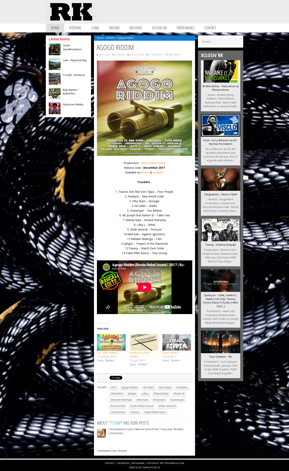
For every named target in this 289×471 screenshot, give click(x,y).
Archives (136, 27)
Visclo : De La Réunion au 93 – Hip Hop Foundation (220, 142)
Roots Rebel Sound (153, 163)
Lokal (95, 27)
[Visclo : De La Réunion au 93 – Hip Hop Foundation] (220, 135)
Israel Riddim (170, 352)
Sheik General (167, 405)
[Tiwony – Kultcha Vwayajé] (220, 240)
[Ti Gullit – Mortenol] (55, 84)
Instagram (138, 463)
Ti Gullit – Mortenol (74, 75)
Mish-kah (142, 399)
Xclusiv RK (159, 27)
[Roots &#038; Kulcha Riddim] (144, 342)
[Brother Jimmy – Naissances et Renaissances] (220, 81)
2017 (113, 387)
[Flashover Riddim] (55, 113)
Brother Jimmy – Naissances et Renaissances (221, 88)
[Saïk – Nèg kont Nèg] (55, 69)
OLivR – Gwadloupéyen (72, 47)
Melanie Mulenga (121, 399)
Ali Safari (148, 387)
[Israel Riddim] (176, 342)
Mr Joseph (159, 399)
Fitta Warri (117, 393)
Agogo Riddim (130, 387)
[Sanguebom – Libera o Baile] (220, 190)
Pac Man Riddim (107, 352)
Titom (115, 422)
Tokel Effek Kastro (155, 412)
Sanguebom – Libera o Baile (220, 194)
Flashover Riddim (73, 104)
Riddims (75, 27)
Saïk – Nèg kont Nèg (75, 60)
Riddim (111, 38)
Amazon (158, 172)
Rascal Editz (118, 405)
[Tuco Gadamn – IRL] (220, 352)
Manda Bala (161, 393)
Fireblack (182, 387)
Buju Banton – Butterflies (71, 91)
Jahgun (132, 393)
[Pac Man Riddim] (111, 342)
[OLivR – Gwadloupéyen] (55, 54)
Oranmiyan (177, 399)
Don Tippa (165, 387)
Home (55, 27)
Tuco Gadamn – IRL (220, 356)
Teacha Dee (118, 412)
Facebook (123, 463)
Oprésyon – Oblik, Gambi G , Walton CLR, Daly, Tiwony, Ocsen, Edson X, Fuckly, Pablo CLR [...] (220, 300)
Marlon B (179, 393)
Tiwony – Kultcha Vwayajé (220, 244)
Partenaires (185, 27)
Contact (210, 27)
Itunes (145, 172)
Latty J (145, 393)
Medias (114, 27)
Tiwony (135, 412)
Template (147, 467)
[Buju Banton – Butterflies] (55, 98)
